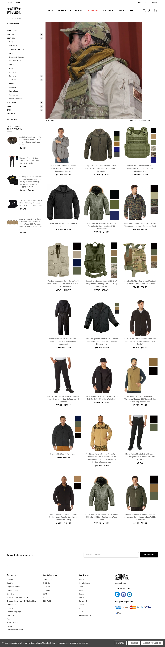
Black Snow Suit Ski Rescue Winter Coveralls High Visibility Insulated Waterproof (63, 341)
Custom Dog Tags (14, 612)
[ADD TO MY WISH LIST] (77, 135)
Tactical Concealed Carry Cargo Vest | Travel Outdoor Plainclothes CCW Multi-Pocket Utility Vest (63, 283)
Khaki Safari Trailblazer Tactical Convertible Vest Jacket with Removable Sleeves (63, 168)
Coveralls (12, 76)
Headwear (12, 87)
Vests (11, 68)
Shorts (11, 65)
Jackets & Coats (15, 61)
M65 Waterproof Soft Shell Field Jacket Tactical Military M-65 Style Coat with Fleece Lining (102, 341)
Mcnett (81, 608)
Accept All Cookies (152, 642)
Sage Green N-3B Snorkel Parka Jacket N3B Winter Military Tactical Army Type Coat (101, 517)
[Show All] (131, 10)
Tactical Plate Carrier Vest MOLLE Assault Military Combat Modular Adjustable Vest (140, 168)
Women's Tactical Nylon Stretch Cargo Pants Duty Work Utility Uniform (29, 160)
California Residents (15, 630)
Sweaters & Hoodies (16, 57)
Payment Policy (13, 587)
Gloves (11, 84)
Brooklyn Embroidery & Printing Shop (21, 601)
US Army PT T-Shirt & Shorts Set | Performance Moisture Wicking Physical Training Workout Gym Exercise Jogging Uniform (30, 182)
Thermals (12, 80)
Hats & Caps (13, 91)
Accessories (13, 95)
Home (50, 10)
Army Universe (84, 583)
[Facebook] (123, 594)
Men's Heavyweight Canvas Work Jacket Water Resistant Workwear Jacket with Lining (63, 517)
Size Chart (11, 594)
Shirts (11, 53)
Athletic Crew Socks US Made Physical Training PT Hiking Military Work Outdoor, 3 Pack (30, 203)
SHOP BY (79, 10)
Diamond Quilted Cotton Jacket (63, 454)
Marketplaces (12, 623)
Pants (11, 42)
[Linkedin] (129, 594)
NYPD (81, 612)
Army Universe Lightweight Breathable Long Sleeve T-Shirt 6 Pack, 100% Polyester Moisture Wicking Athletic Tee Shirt (30, 224)
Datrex (81, 594)
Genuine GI (83, 601)
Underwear (13, 46)
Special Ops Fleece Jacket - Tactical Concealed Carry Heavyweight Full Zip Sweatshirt (140, 517)
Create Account (142, 2)
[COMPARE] (77, 131)
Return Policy (12, 590)
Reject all (134, 642)
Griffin (81, 587)
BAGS (9, 110)
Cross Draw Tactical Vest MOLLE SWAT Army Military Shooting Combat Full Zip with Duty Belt (102, 283)
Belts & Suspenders (16, 99)
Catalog (10, 579)
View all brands (85, 615)
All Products (64, 10)
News (9, 619)
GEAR (122, 10)
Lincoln (81, 605)
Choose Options (63, 158)
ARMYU (82, 597)
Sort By (133, 121)
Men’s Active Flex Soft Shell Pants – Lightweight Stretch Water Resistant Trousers (140, 456)
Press (9, 626)
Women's (12, 72)
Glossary (10, 615)
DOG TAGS (11, 114)
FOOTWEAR (108, 10)
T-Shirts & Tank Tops (16, 49)
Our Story (11, 583)
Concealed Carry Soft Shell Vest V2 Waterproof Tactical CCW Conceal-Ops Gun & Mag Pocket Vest (140, 399)
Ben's (81, 590)
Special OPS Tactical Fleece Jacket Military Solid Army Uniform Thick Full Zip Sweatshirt (101, 168)
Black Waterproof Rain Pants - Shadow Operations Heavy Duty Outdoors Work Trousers (63, 399)
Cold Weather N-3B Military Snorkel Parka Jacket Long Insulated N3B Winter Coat (101, 226)
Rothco (81, 579)
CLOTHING (93, 10)
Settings (120, 642)
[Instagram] (117, 594)
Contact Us (11, 605)
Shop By (10, 608)
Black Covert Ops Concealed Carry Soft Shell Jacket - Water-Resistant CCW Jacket (140, 341)
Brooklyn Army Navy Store (17, 597)
